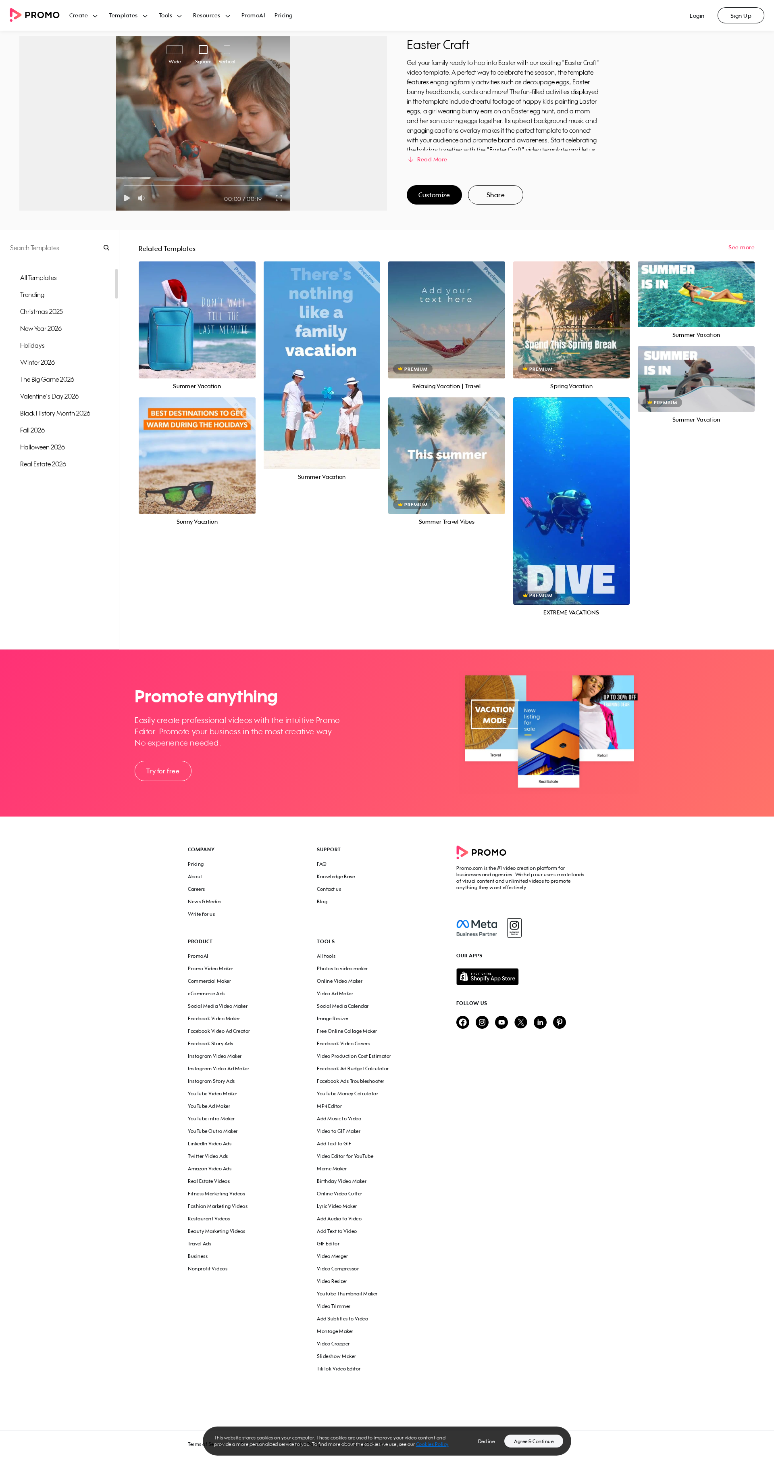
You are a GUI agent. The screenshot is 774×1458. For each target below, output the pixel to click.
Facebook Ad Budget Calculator (353, 1068)
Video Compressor (338, 1269)
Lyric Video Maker (337, 1206)
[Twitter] (520, 1023)
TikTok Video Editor (339, 1369)
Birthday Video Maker (341, 1181)
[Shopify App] (521, 976)
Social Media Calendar (343, 1006)
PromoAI (253, 15)
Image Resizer (333, 1018)
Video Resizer (332, 1281)
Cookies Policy (432, 1444)
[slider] (124, 185)
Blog (322, 901)
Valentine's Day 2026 (49, 396)
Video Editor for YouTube (345, 1156)
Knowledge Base (336, 876)
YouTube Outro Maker (213, 1131)
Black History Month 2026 (55, 413)
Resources (207, 15)
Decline (486, 1441)
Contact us (329, 889)
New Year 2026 (41, 328)
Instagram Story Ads (211, 1081)
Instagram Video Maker (215, 1056)
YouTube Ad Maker (209, 1106)
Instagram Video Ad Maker (218, 1068)
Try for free (162, 771)
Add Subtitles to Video (342, 1319)
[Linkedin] (540, 1023)
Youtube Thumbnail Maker (347, 1294)
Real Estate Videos (209, 1181)
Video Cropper (333, 1344)
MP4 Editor (329, 1106)
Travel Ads (199, 1244)
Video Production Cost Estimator (354, 1056)
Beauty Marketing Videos (217, 1231)
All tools (326, 956)
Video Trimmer (334, 1306)
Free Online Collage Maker (347, 1031)
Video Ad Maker (335, 993)
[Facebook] (476, 928)
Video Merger (332, 1256)
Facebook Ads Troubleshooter (351, 1081)
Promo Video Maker (210, 968)
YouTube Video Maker (212, 1093)
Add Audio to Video (339, 1219)
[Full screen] (279, 198)
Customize (434, 195)
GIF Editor (328, 1244)
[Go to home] (39, 15)
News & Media (204, 901)
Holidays (32, 345)
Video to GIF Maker (338, 1131)
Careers (196, 889)
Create (78, 15)
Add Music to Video (339, 1118)
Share (496, 195)
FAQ (322, 864)
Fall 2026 (32, 430)
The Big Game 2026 (47, 379)
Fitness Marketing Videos (216, 1194)
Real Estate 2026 (43, 464)
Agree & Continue (533, 1441)
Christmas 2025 (41, 311)
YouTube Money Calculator (347, 1093)
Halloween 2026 (42, 447)
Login (697, 15)
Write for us (201, 914)
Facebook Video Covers (343, 1043)
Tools (166, 15)
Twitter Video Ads (208, 1156)
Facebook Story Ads (210, 1043)
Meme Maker (332, 1169)
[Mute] (143, 198)
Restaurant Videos (209, 1219)
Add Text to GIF (334, 1143)
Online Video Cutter (339, 1194)
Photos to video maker (342, 968)
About (195, 876)
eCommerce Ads (206, 993)
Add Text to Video (337, 1231)
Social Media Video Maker (218, 1006)
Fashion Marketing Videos (218, 1206)
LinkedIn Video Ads (209, 1143)
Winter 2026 (37, 362)
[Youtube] (501, 1023)
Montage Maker (335, 1331)
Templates (123, 15)
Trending (32, 294)
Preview (197, 310)
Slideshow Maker (336, 1356)
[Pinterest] (559, 1023)
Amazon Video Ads (209, 1169)
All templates (38, 278)
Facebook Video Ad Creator (219, 1031)
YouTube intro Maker (211, 1118)
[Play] (127, 198)
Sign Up (741, 15)
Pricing (284, 15)
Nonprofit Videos (207, 1269)
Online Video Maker (339, 981)
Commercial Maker (209, 981)
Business (198, 1256)
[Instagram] (514, 928)
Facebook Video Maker (214, 1018)
